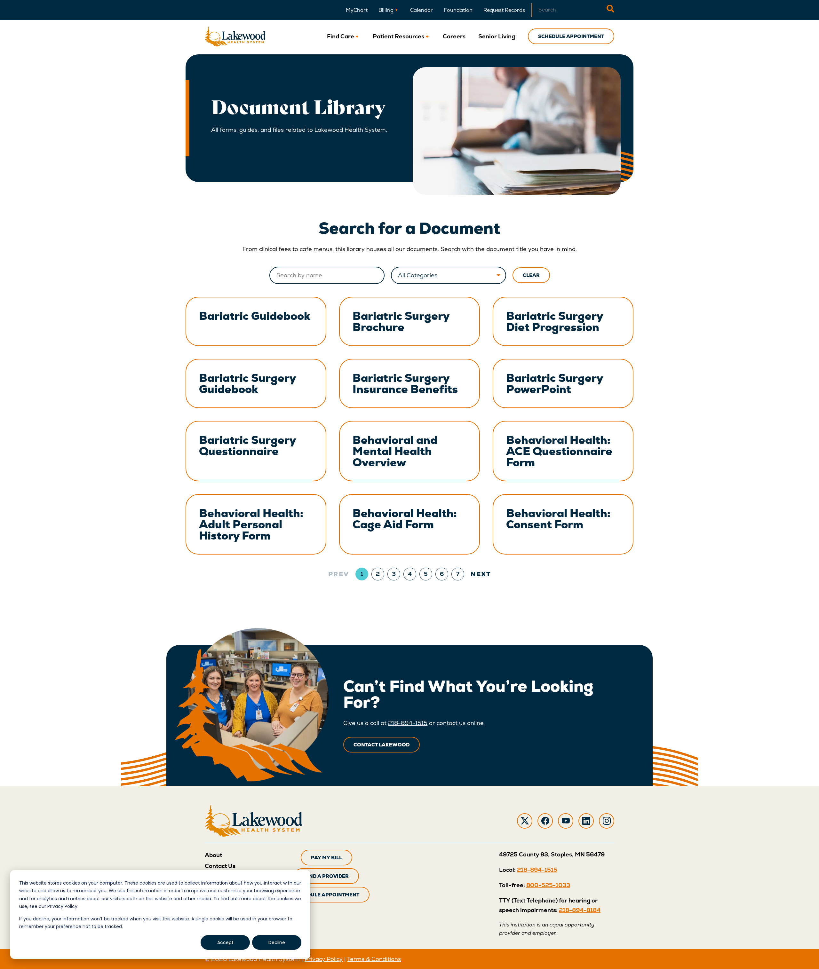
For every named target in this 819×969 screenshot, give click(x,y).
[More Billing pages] (396, 10)
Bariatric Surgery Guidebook (247, 383)
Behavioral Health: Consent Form (558, 519)
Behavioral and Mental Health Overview (395, 451)
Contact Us (220, 866)
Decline (276, 942)
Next (481, 574)
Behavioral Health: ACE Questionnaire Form (559, 451)
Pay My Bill (326, 858)
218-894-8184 (579, 910)
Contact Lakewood (382, 745)
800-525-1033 (548, 885)
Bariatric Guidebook (254, 316)
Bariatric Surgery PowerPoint (554, 383)
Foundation (458, 10)
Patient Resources (398, 36)
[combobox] (569, 10)
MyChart (357, 10)
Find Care (340, 36)
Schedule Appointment (571, 36)
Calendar (421, 10)
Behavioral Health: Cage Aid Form (405, 519)
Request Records (504, 10)
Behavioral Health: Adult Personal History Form (251, 524)
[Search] (610, 10)
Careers (454, 36)
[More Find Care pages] (357, 36)
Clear (531, 275)
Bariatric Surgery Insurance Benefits (405, 383)
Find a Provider (326, 876)
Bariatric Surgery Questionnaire (247, 445)
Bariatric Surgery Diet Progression (554, 321)
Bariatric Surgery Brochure (401, 321)
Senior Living (496, 36)
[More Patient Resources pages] (427, 36)
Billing (386, 10)
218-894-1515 (407, 723)
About (213, 855)
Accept (225, 942)
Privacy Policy (324, 959)
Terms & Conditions (374, 959)
